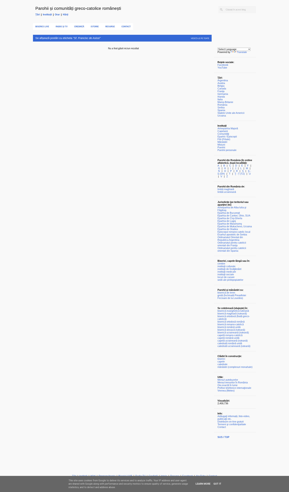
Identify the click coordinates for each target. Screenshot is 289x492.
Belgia (221, 86)
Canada (222, 88)
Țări (37, 14)
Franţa (221, 91)
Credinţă (79, 26)
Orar (57, 14)
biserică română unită (229, 327)
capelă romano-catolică (230, 335)
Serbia (221, 107)
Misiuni (221, 144)
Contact (126, 26)
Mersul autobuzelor (228, 380)
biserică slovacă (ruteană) (231, 330)
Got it (217, 483)
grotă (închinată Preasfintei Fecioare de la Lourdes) (232, 296)
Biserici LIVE (42, 26)
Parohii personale (227, 150)
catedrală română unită (230, 343)
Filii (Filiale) (224, 139)
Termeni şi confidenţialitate (232, 424)
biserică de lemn (226, 292)
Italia (220, 99)
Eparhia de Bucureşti (229, 213)
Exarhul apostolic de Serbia (232, 234)
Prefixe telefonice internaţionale (234, 388)
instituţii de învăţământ (229, 269)
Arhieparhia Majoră (228, 128)
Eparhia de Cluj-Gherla (230, 218)
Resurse (110, 26)
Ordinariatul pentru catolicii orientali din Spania (232, 249)
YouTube (222, 67)
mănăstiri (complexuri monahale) (235, 367)
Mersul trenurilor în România (233, 382)
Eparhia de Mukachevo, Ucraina (235, 226)
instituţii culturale (226, 266)
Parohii (221, 147)
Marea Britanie (225, 102)
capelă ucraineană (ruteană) (233, 340)
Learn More (203, 483)
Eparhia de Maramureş (230, 223)
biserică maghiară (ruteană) (232, 313)
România (222, 105)
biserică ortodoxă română (231, 321)
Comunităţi (223, 134)
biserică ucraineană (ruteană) (233, 332)
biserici (221, 359)
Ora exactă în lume (228, 385)
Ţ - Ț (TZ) (240, 173)
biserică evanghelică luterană (233, 311)
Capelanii (223, 131)
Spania (221, 110)
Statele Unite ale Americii (231, 113)
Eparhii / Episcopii (227, 136)
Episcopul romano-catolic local (234, 232)
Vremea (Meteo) (226, 390)
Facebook (223, 65)
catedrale (222, 364)
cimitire (221, 263)
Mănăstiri (222, 142)
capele (221, 361)
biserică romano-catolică (231, 324)
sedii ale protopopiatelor (230, 280)
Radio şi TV (62, 26)
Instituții (47, 14)
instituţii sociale (226, 274)
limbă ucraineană (227, 192)
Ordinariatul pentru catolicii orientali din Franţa (232, 244)
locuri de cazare (226, 277)
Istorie (95, 26)
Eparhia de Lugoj (227, 221)
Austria (221, 83)
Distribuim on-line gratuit (231, 421)
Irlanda (221, 96)
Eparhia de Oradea (228, 229)
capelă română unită (228, 338)
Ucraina (222, 115)
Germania (223, 94)
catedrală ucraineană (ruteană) (234, 346)
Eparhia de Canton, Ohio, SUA (234, 215)
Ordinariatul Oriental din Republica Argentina (230, 238)
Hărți (65, 14)
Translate (242, 52)
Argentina (223, 80)
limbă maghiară (226, 189)
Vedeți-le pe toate (200, 38)
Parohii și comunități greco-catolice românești (78, 8)
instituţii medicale (227, 271)
